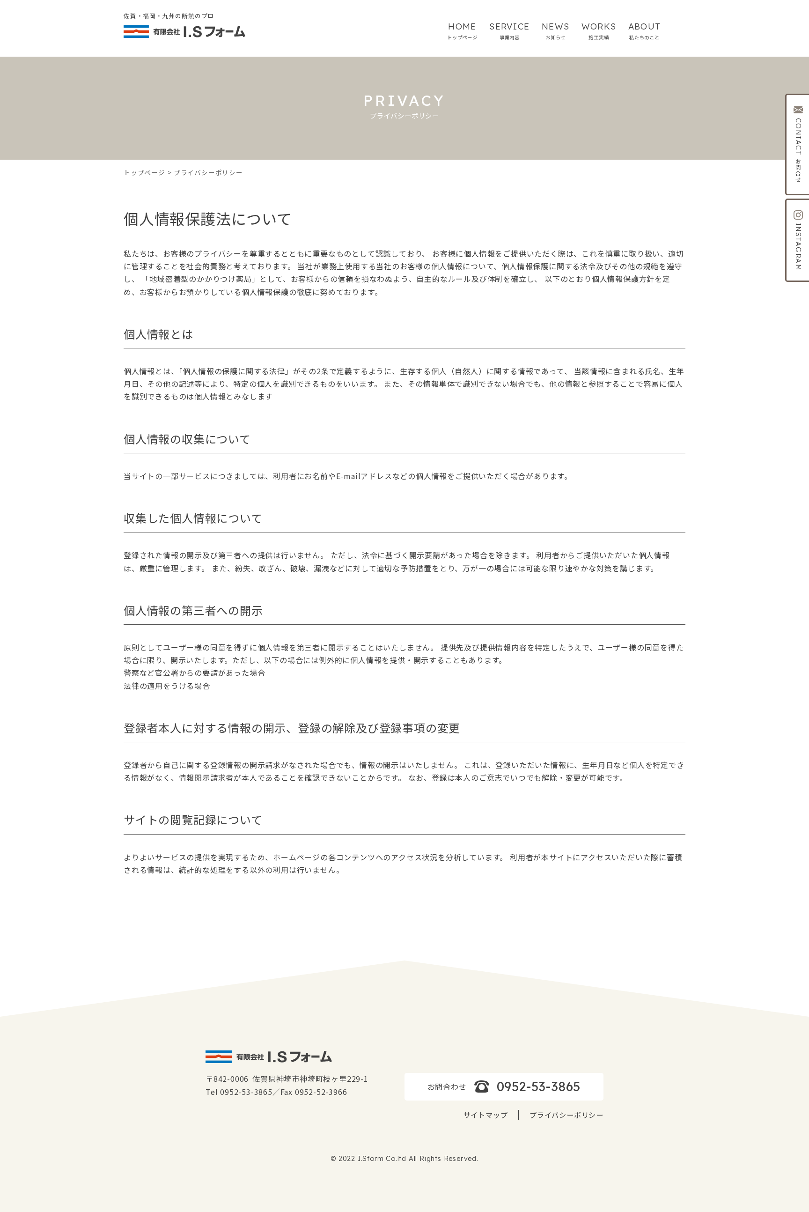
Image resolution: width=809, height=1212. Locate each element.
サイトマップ (485, 1114)
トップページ (144, 172)
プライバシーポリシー (566, 1114)
